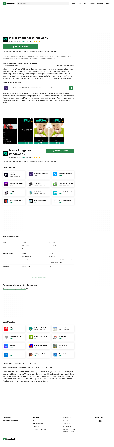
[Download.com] (9, 3)
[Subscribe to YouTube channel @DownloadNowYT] (101, 421)
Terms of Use (66, 423)
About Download (37, 421)
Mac (80, 3)
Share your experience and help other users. (44, 51)
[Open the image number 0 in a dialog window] (10, 131)
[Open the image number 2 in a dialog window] (41, 131)
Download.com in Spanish (39, 429)
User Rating (29, 41)
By (15, 41)
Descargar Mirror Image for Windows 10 (14, 289)
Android (92, 3)
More (107, 3)
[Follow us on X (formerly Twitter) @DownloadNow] (98, 421)
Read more (72, 65)
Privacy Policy (66, 421)
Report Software (39, 278)
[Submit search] (18, 3)
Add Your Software (38, 423)
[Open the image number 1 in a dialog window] (25, 131)
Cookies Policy (67, 426)
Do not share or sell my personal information (69, 430)
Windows (73, 3)
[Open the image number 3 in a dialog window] (56, 131)
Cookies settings (67, 434)
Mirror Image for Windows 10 (28, 38)
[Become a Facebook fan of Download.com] (95, 421)
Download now (21, 47)
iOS (85, 3)
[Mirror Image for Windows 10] (5, 39)
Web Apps (100, 3)
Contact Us (36, 426)
